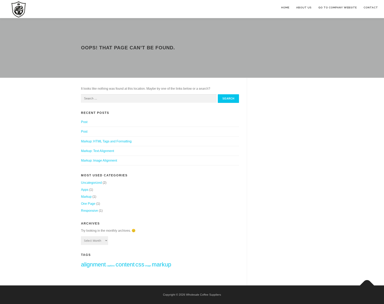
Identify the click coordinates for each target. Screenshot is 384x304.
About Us (304, 7)
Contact (371, 7)
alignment (93, 264)
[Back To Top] (367, 285)
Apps (84, 189)
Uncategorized (91, 182)
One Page (88, 203)
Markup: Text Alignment (97, 151)
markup (161, 264)
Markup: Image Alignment (99, 160)
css (139, 264)
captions (111, 265)
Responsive (89, 210)
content (125, 264)
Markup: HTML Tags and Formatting (106, 141)
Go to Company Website (337, 7)
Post (84, 122)
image (148, 265)
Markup (86, 196)
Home (285, 7)
